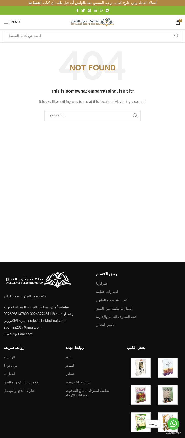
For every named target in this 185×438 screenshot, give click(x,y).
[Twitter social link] (83, 10)
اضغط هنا (34, 3)
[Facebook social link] (77, 10)
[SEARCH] (176, 36)
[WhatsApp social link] (101, 10)
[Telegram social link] (107, 10)
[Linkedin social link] (95, 10)
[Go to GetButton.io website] (173, 433)
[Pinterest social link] (89, 10)
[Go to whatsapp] (173, 424)
